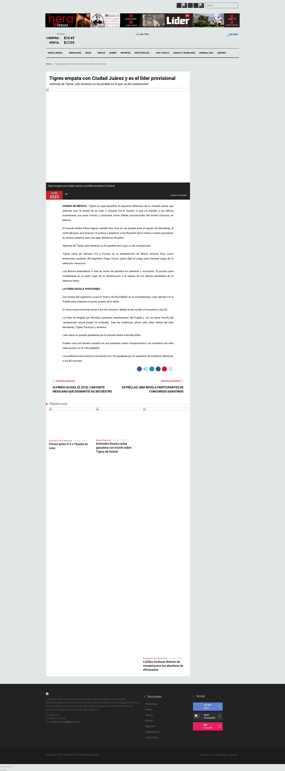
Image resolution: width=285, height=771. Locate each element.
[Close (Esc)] (1, 766)
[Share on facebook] (139, 368)
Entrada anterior (65, 381)
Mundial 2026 (206, 53)
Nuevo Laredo (55, 53)
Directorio (207, 754)
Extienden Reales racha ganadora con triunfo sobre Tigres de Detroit (113, 447)
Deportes (125, 53)
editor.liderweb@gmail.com (66, 721)
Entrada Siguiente (170, 381)
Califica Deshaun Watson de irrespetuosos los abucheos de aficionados (163, 665)
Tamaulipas (75, 53)
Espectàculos (152, 731)
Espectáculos (142, 53)
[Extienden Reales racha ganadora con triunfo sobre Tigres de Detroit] (118, 421)
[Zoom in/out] (10, 766)
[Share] (4, 766)
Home (48, 64)
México (101, 53)
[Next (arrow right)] (4, 770)
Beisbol (99, 440)
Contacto (233, 754)
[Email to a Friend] (170, 368)
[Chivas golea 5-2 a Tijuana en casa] (71, 422)
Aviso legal (220, 754)
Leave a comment (179, 195)
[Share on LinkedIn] (151, 368)
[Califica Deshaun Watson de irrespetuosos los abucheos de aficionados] (165, 530)
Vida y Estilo (162, 53)
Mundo (112, 53)
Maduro (221, 53)
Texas (88, 53)
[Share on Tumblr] (158, 368)
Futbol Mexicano (64, 440)
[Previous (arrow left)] (1, 770)
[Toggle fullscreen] (7, 766)
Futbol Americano (159, 658)
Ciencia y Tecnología (184, 53)
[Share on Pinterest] (164, 368)
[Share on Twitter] (145, 368)
